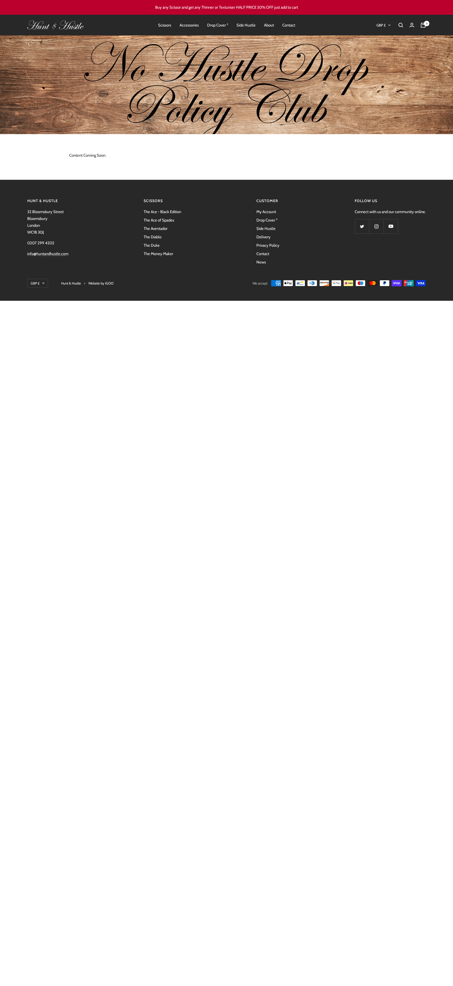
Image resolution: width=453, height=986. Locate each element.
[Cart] (423, 25)
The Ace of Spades (159, 220)
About (269, 25)
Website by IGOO (101, 283)
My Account (266, 211)
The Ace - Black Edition (162, 211)
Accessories (189, 25)
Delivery (263, 237)
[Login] (411, 25)
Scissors (164, 25)
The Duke (152, 245)
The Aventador (156, 228)
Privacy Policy (267, 245)
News (261, 262)
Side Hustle (246, 25)
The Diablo (152, 237)
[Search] (400, 25)
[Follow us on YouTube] (391, 226)
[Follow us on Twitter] (362, 226)
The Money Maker (158, 253)
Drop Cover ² (217, 25)
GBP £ (381, 25)
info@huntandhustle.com (47, 253)
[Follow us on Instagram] (376, 226)
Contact (288, 25)
